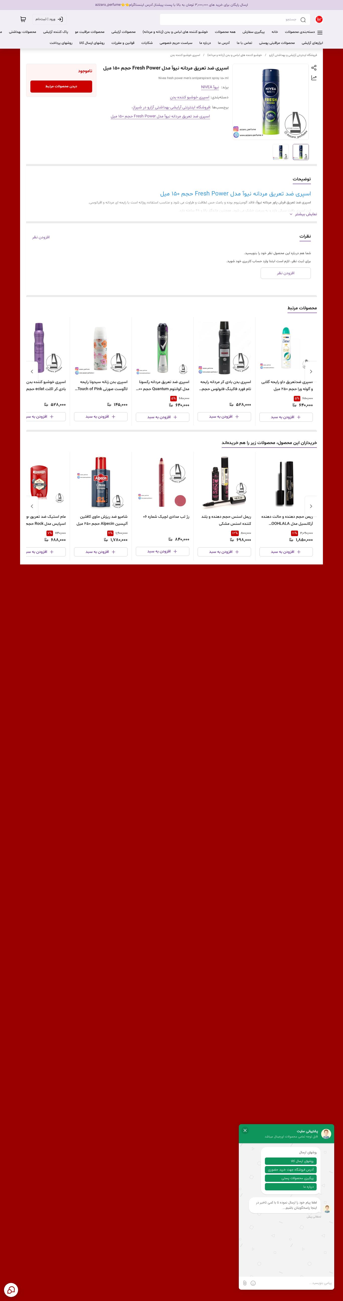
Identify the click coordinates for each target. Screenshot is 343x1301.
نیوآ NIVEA (210, 87)
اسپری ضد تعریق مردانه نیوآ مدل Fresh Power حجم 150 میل (160, 116)
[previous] (311, 372)
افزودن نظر (41, 237)
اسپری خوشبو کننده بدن (185, 55)
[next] (32, 372)
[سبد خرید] (23, 19)
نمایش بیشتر (306, 214)
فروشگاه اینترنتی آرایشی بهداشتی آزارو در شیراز (171, 107)
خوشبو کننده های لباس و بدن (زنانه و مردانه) (234, 55)
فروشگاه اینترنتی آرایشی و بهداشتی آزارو (293, 55)
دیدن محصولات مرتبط (61, 86)
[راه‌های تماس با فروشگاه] (11, 1290)
